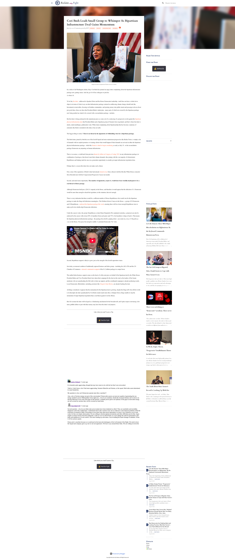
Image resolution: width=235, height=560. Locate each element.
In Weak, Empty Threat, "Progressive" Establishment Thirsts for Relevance (158, 350)
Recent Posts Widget (150, 537)
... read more (156, 479)
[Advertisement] (104, 441)
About (147, 545)
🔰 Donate (149, 549)
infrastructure (107, 28)
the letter (75, 101)
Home (147, 543)
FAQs (147, 547)
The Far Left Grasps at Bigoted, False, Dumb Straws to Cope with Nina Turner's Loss (157, 271)
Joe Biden (115, 28)
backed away (103, 172)
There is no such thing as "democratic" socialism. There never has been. (158, 311)
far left (99, 28)
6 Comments (77, 28)
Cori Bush (92, 28)
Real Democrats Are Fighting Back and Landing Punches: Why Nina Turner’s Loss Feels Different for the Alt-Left (160, 525)
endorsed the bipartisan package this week (91, 204)
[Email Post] (120, 28)
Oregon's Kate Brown (106, 284)
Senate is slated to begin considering (102, 145)
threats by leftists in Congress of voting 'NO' (106, 154)
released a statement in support (90, 269)
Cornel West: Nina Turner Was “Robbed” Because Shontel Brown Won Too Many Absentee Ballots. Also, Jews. (160, 511)
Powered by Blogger (118, 553)
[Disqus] (104, 354)
